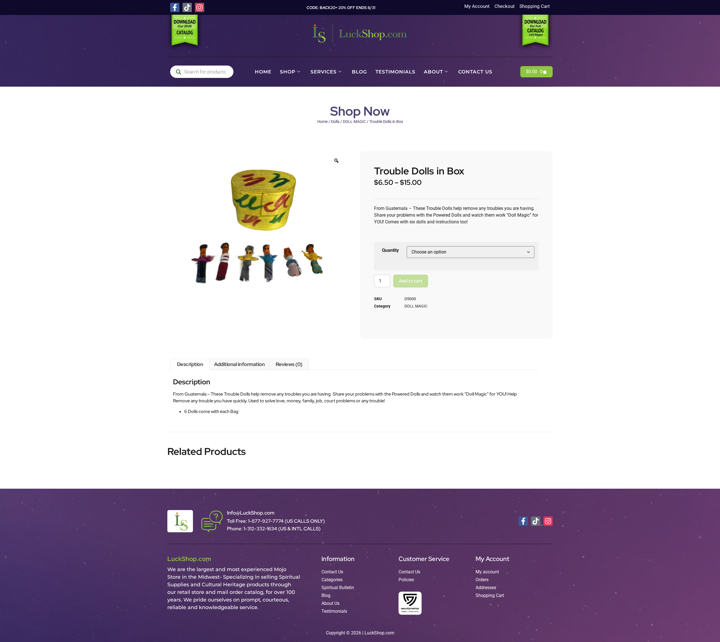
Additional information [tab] (239, 364)
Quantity (390, 250)
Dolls (335, 121)
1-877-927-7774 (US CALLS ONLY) (286, 521)
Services (323, 72)
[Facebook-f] (174, 7)
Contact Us (475, 72)
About (433, 72)
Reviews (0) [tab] (289, 364)
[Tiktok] (187, 7)
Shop (287, 72)
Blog (359, 72)
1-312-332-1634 (261, 529)
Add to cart (410, 281)
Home (263, 72)
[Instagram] (199, 7)
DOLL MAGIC (354, 121)
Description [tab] (190, 364)
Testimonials (395, 72)
